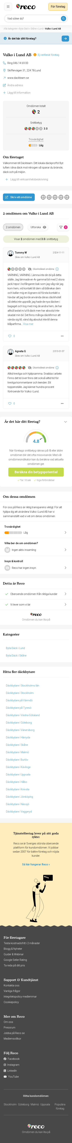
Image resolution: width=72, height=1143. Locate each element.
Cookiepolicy (11, 1002)
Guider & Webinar (14, 954)
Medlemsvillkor (12, 1038)
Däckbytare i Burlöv (17, 759)
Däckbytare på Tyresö (18, 707)
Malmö (35, 1104)
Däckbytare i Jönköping (19, 796)
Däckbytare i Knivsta (17, 789)
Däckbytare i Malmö (17, 752)
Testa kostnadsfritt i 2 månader (22, 943)
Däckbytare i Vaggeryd (19, 811)
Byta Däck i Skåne (16, 655)
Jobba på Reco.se (14, 1033)
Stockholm (10, 1104)
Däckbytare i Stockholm (20, 693)
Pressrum (9, 1027)
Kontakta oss (11, 985)
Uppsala (45, 1104)
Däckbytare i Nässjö (17, 804)
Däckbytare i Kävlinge (18, 767)
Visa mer (28, 323)
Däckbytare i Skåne (17, 744)
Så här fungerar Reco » (36, 864)
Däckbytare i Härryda (18, 737)
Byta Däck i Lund (15, 648)
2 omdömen (13, 227)
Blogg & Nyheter (13, 948)
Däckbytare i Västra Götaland (23, 715)
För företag (58, 6)
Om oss (8, 1021)
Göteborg (23, 1104)
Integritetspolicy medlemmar (20, 996)
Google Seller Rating (15, 959)
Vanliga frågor (12, 991)
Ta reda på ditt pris (14, 965)
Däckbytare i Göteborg (19, 722)
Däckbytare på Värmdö (19, 700)
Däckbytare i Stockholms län (22, 685)
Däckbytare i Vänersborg (20, 730)
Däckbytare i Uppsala (18, 774)
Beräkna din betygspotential (36, 472)
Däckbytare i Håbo (16, 781)
